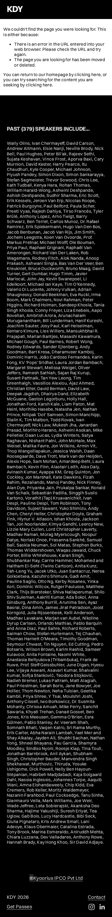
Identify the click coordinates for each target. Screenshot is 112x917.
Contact (96, 897)
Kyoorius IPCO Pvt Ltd (58, 878)
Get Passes (19, 907)
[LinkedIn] (102, 907)
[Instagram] (91, 907)
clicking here (87, 74)
